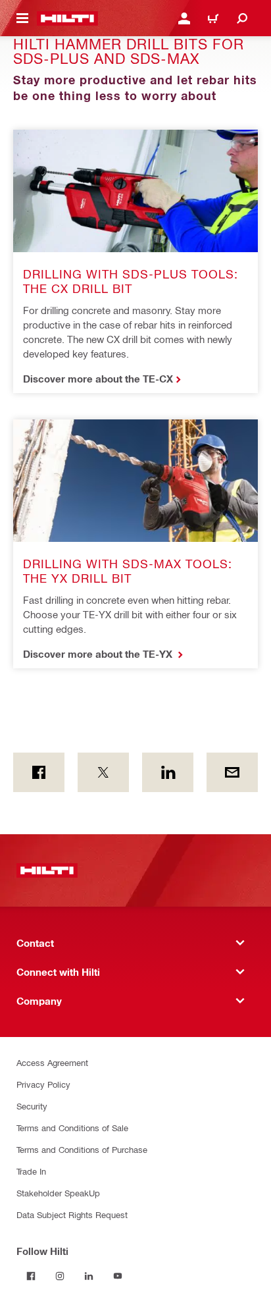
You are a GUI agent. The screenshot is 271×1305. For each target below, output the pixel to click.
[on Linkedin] (167, 772)
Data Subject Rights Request (72, 1214)
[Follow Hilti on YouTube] (117, 1276)
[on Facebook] (38, 772)
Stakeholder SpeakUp (58, 1193)
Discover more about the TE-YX (99, 654)
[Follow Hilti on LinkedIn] (88, 1276)
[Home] (67, 18)
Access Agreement (52, 1062)
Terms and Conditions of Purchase (81, 1149)
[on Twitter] (103, 772)
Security (31, 1106)
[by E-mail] (232, 772)
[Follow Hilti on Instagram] (59, 1276)
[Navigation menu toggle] (22, 18)
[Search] (242, 18)
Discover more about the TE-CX (98, 379)
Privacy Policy (43, 1084)
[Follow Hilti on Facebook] (30, 1276)
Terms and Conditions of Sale (72, 1127)
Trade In (31, 1171)
